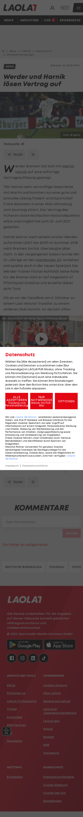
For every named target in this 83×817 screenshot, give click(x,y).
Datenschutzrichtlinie (35, 466)
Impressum (12, 466)
